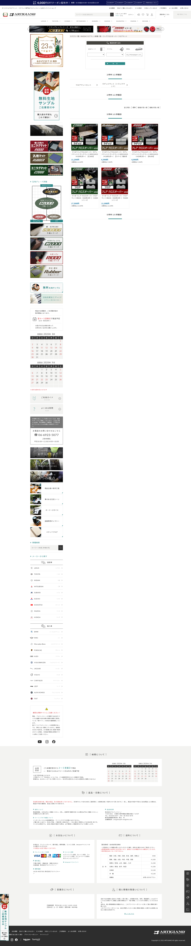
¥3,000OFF (120, 2)
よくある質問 (173, 8)
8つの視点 (138, 8)
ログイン (131, 14)
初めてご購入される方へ (125, 8)
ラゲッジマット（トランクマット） (113, 85)
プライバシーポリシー (31, 934)
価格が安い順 (142, 107)
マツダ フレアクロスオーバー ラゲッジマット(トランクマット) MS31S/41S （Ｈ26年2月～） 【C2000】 (84, 154)
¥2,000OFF (129, 2)
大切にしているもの (150, 8)
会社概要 (112, 8)
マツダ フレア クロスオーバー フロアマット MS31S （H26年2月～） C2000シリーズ (84, 198)
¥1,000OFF (139, 2)
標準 (134, 107)
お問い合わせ (184, 8)
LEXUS (43, 21)
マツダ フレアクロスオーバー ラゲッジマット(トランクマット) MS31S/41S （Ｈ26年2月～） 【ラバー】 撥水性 (114, 154)
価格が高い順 (154, 107)
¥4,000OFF (110, 2)
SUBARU (95, 21)
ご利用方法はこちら (150, 2)
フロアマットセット (83, 85)
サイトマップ (44, 934)
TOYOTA (55, 21)
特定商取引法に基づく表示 (14, 934)
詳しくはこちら (129, 914)
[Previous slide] (29, 29)
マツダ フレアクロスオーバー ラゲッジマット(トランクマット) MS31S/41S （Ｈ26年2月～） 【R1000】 (145, 154)
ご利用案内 (162, 8)
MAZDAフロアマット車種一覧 (91, 36)
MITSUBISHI (81, 21)
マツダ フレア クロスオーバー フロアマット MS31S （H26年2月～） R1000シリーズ (114, 198)
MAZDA (133, 21)
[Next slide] (162, 29)
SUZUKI (107, 21)
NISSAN (67, 21)
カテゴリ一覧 (74, 36)
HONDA (145, 21)
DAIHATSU (120, 21)
